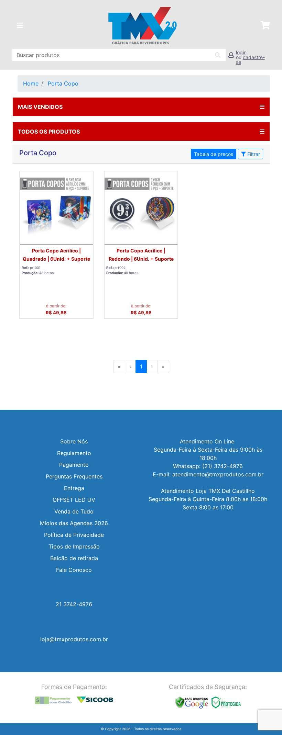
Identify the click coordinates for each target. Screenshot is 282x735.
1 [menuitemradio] (141, 366)
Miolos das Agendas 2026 (74, 523)
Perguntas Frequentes (74, 476)
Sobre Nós (74, 441)
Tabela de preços (213, 154)
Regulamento (74, 453)
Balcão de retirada (74, 558)
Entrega (74, 488)
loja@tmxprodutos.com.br (74, 639)
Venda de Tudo (74, 511)
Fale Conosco (74, 569)
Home (31, 83)
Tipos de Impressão (74, 546)
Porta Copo (63, 83)
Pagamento (74, 464)
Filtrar (253, 154)
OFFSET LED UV (74, 499)
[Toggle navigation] (20, 25)
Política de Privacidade (74, 534)
